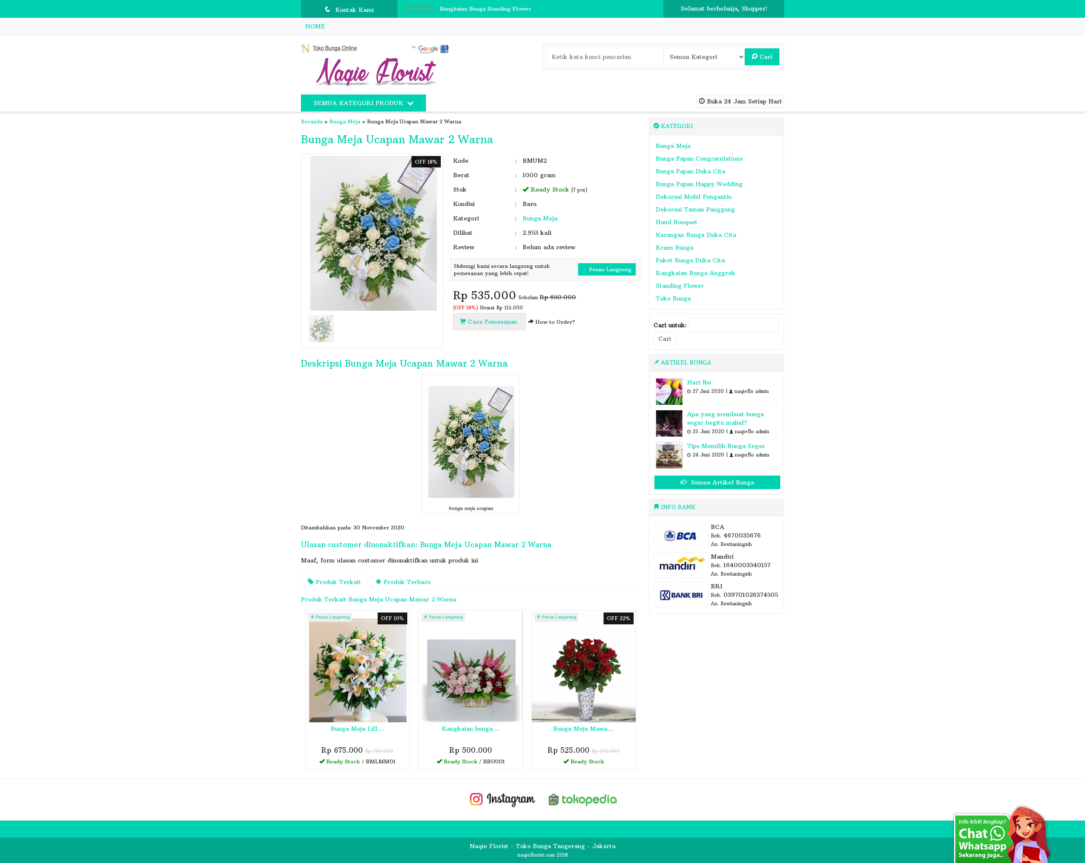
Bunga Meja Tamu (464, 12)
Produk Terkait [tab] (337, 582)
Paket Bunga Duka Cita (690, 260)
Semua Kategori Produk (359, 103)
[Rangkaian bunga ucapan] (471, 666)
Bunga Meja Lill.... (357, 728)
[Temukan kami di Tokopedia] (583, 799)
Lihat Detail (360, 763)
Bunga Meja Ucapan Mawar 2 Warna (397, 139)
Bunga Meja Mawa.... (583, 728)
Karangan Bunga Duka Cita (696, 235)
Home (315, 26)
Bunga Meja (344, 121)
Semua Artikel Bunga (721, 482)
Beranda (312, 121)
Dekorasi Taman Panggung (695, 209)
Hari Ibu (699, 382)
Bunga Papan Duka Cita (690, 171)
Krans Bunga (674, 247)
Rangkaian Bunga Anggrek (695, 273)
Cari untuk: (670, 325)
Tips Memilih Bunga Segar (726, 446)
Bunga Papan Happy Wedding (699, 184)
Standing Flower (680, 286)
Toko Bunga (673, 298)
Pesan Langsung (609, 269)
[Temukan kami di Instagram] (502, 799)
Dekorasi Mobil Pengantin (694, 196)
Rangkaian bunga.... (470, 728)
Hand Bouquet (677, 222)
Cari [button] (764, 57)
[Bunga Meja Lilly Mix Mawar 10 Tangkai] (357, 666)
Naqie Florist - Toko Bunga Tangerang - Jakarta (542, 846)
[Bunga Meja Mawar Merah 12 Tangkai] (584, 666)
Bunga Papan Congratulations (699, 158)
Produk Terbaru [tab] (406, 582)
